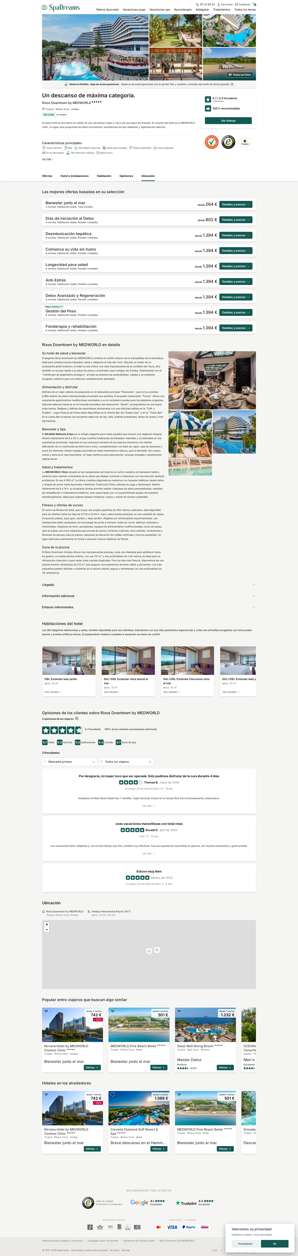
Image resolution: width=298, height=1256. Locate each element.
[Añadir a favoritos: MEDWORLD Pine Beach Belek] (112, 1011)
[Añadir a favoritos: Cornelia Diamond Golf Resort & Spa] (112, 1094)
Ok (274, 1243)
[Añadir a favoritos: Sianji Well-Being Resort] (179, 1011)
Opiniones (126, 176)
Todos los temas (245, 9)
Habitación (104, 176)
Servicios (114, 1250)
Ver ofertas (228, 120)
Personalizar (245, 1243)
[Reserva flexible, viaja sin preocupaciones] (232, 84)
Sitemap (125, 1250)
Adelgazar (202, 9)
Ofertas (47, 176)
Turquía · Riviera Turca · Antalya (62, 109)
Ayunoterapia (183, 9)
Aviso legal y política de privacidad (89, 1250)
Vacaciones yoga (134, 9)
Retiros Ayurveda (107, 9)
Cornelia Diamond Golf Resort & (134, 1131)
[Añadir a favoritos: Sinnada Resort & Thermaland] (245, 1094)
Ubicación (148, 176)
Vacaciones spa (159, 9)
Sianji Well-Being (195, 1046)
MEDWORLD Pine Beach (133, 1046)
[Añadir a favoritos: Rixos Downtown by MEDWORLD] (252, 18)
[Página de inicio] (61, 7)
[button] (157, 950)
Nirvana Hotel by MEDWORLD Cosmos (66, 1048)
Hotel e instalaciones (75, 176)
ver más (46, 158)
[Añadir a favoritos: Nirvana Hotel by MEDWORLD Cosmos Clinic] (46, 1011)
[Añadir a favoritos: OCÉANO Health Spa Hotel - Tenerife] (245, 1011)
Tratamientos (221, 9)
